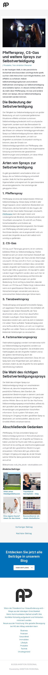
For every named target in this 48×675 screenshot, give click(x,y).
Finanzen (24, 634)
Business (24, 631)
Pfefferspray (7, 214)
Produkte (7, 65)
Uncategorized (24, 652)
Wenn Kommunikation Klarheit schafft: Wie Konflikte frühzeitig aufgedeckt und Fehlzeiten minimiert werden (24, 617)
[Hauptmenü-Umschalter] (43, 4)
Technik (24, 649)
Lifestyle (24, 643)
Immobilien (24, 640)
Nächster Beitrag (24, 533)
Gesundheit (24, 637)
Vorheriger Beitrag (24, 527)
